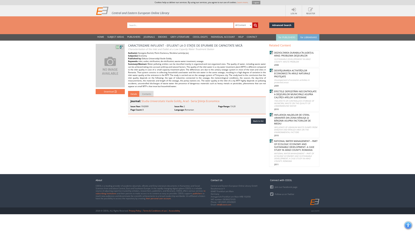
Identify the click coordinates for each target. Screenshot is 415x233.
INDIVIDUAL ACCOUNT (223, 36)
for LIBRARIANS (308, 37)
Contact (252, 36)
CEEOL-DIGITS (200, 36)
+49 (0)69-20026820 (226, 202)
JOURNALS (149, 36)
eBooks (162, 36)
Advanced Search (281, 25)
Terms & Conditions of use (155, 210)
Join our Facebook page (285, 187)
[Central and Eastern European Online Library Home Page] (133, 10)
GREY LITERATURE (180, 36)
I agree (256, 2)
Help (240, 36)
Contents (146, 94)
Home (100, 36)
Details (133, 94)
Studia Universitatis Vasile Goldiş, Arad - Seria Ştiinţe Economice (180, 101)
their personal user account (158, 198)
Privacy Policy (135, 210)
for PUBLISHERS (287, 37)
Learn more (242, 2)
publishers (197, 193)
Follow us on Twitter (284, 194)
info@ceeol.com (224, 204)
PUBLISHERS (133, 36)
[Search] (255, 25)
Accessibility (174, 210)
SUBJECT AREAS (115, 36)
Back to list (258, 121)
